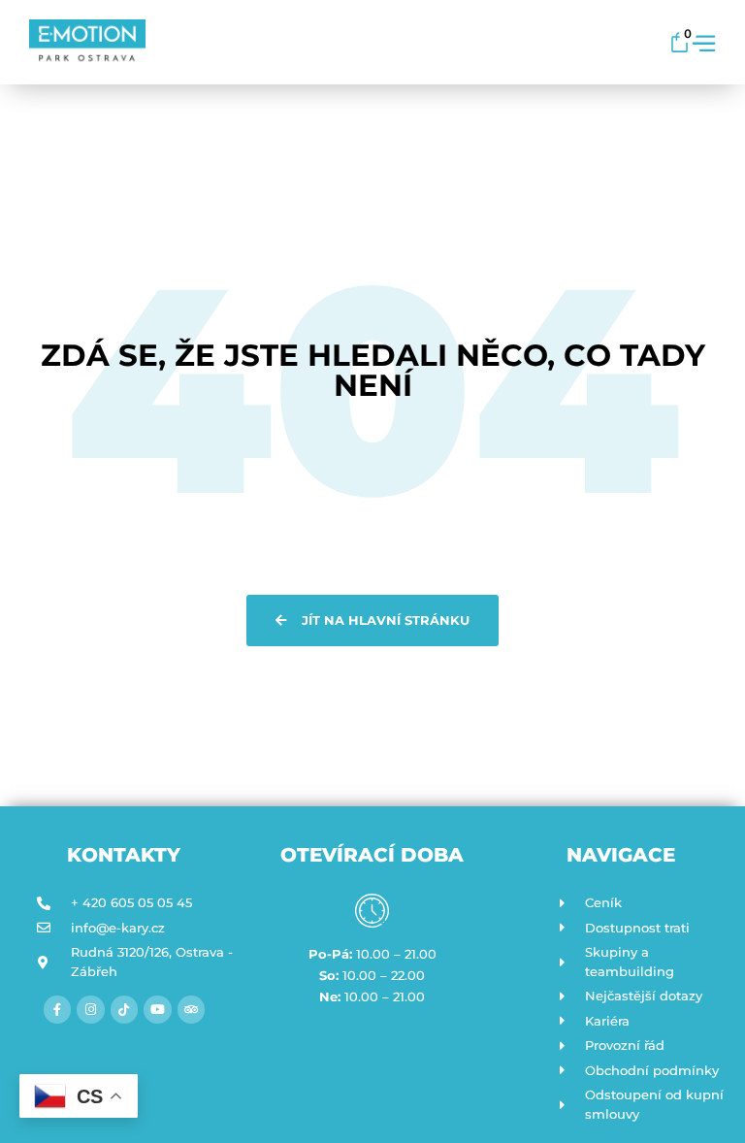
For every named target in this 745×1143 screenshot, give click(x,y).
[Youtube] (158, 1010)
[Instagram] (91, 1010)
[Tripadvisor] (192, 1010)
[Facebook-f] (58, 1010)
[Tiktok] (125, 1010)
